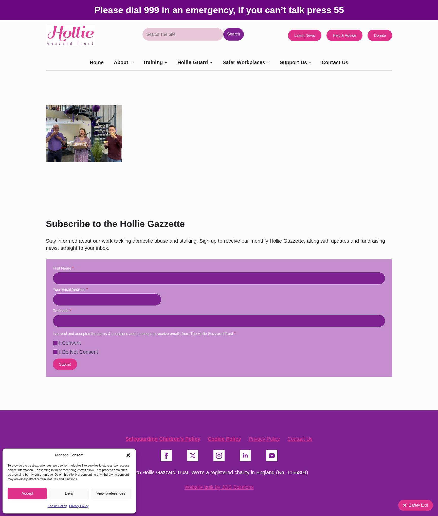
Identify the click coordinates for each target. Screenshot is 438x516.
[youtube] (271, 455)
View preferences (111, 493)
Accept (27, 493)
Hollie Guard (192, 62)
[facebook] (166, 455)
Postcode (62, 311)
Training (153, 62)
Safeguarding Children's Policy (162, 439)
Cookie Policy (57, 506)
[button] (128, 455)
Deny (69, 493)
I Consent (70, 343)
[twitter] (192, 455)
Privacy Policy (78, 506)
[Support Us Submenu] (312, 62)
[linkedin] (245, 455)
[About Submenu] (133, 62)
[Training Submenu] (167, 62)
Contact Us (335, 62)
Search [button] (233, 34)
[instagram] (219, 455)
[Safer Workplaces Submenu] (270, 62)
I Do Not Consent (78, 352)
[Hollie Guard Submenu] (212, 62)
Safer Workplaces (244, 62)
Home (97, 62)
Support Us (293, 62)
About (121, 62)
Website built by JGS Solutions (219, 487)
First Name (63, 268)
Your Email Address (70, 289)
